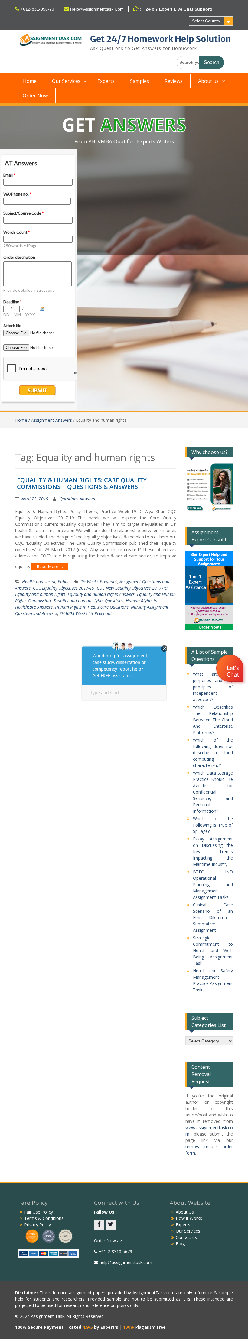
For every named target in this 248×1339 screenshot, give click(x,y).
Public (63, 581)
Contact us (186, 1237)
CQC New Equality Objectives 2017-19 (132, 588)
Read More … (50, 566)
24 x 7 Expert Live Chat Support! (179, 9)
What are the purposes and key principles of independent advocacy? (213, 686)
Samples (139, 81)
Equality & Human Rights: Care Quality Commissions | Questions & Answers (82, 483)
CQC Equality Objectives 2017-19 (63, 588)
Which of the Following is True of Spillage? (213, 825)
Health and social (38, 581)
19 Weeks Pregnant (99, 581)
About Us (185, 1212)
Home (30, 81)
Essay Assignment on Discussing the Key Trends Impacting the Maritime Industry (213, 851)
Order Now (35, 95)
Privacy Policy (37, 1224)
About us (208, 81)
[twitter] (111, 1225)
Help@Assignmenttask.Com (97, 9)
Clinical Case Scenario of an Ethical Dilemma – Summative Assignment (213, 917)
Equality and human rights (40, 594)
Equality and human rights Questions (88, 600)
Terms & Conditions (44, 1218)
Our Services (66, 81)
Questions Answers (77, 499)
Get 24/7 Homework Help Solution (160, 39)
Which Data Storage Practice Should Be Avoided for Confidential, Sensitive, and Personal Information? (213, 792)
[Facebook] (99, 1225)
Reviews (174, 81)
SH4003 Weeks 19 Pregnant (86, 613)
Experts (106, 81)
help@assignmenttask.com (125, 1262)
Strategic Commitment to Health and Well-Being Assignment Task (213, 950)
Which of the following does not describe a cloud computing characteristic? (213, 752)
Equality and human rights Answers (101, 594)
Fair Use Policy (38, 1212)
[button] (230, 669)
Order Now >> (108, 1240)
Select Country (206, 20)
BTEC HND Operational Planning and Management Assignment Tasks (213, 884)
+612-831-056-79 (37, 9)
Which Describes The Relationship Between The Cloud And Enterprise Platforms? (213, 719)
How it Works (189, 1218)
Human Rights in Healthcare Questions (92, 607)
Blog (180, 1243)
